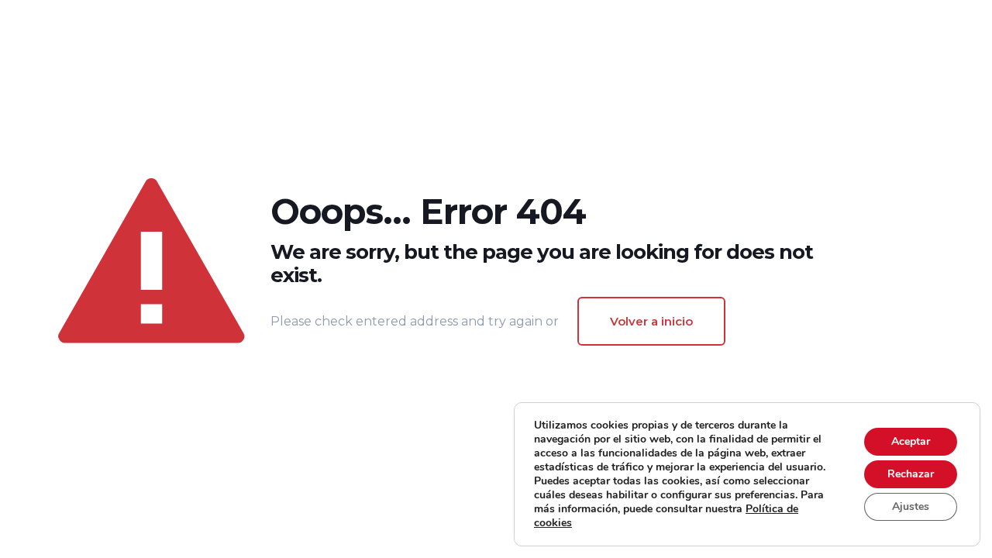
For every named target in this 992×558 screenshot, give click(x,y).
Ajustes (910, 506)
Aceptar (910, 441)
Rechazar (910, 474)
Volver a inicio (651, 321)
